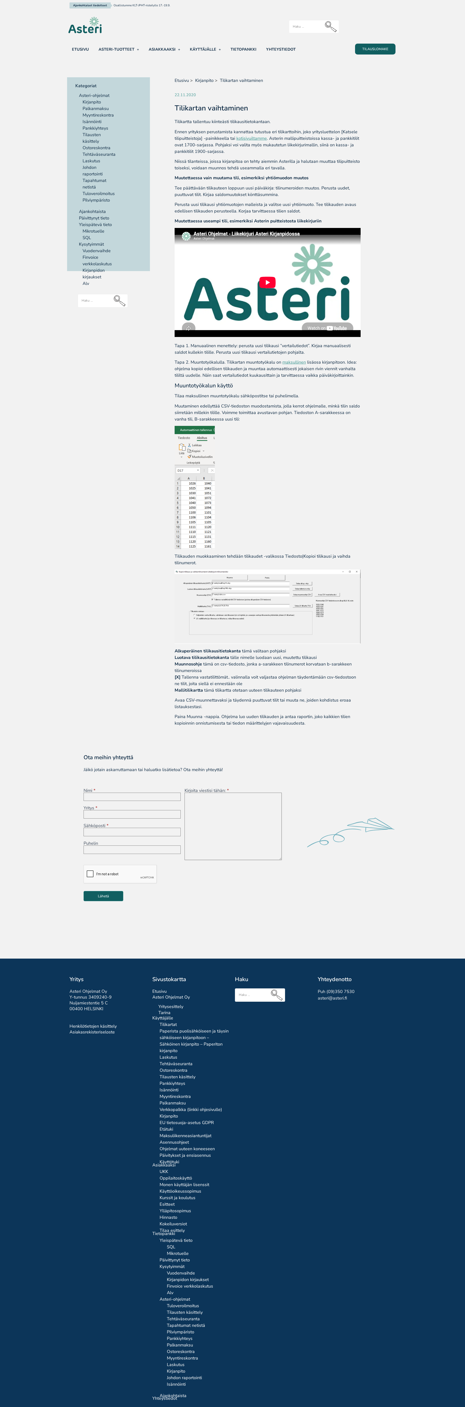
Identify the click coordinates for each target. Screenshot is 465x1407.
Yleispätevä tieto (95, 224)
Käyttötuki (169, 1162)
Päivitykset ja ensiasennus (185, 1155)
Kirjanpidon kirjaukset (188, 1279)
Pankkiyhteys (95, 128)
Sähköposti (96, 825)
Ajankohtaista (92, 211)
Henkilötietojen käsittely (93, 1026)
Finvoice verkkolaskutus (190, 1286)
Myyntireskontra (98, 115)
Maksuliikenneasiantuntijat (185, 1136)
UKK (164, 1171)
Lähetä (103, 896)
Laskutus (91, 161)
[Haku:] (314, 26)
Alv (86, 283)
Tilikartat (168, 1024)
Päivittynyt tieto (94, 218)
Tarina (164, 1013)
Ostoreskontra (96, 148)
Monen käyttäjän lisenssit (184, 1185)
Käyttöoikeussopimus (180, 1191)
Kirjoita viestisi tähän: (207, 790)
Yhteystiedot (281, 49)
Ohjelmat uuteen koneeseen (187, 1149)
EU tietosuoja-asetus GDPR (187, 1123)
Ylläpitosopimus (175, 1211)
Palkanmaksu (96, 108)
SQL (87, 238)
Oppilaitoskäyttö (176, 1178)
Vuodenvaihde (97, 251)
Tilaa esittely (172, 1230)
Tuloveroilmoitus (99, 193)
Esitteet (167, 1204)
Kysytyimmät (91, 244)
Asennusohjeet (174, 1142)
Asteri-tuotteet (116, 49)
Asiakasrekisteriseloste (92, 1032)
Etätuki (166, 1129)
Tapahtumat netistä (186, 1325)
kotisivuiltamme (251, 138)
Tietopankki (243, 49)
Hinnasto (168, 1217)
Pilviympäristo (96, 200)
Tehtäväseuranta (99, 154)
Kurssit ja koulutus (177, 1198)
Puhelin (91, 843)
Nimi (89, 790)
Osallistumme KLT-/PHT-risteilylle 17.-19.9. (142, 5)
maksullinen (294, 362)
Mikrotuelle (93, 231)
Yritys (90, 808)
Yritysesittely (170, 1006)
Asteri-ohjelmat (94, 95)
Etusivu (80, 49)
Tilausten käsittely (177, 1077)
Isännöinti (92, 122)
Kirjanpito (92, 102)
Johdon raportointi (184, 1378)
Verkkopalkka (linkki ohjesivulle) (191, 1109)
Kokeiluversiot (173, 1224)
